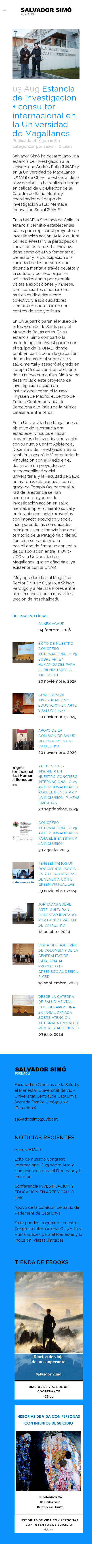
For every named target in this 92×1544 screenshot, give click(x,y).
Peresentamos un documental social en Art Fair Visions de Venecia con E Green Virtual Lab (58, 874)
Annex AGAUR (51, 624)
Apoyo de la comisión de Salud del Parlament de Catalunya (47, 1210)
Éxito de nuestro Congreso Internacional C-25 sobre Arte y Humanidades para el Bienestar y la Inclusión (57, 659)
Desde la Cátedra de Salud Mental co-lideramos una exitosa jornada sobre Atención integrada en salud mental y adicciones (58, 1012)
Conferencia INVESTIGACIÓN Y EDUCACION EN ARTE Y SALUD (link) (44, 1192)
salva (48, 146)
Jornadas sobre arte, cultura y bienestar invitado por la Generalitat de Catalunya (57, 914)
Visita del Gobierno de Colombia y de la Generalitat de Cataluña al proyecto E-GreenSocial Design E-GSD (58, 961)
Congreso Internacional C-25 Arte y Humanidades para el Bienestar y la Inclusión (58, 833)
